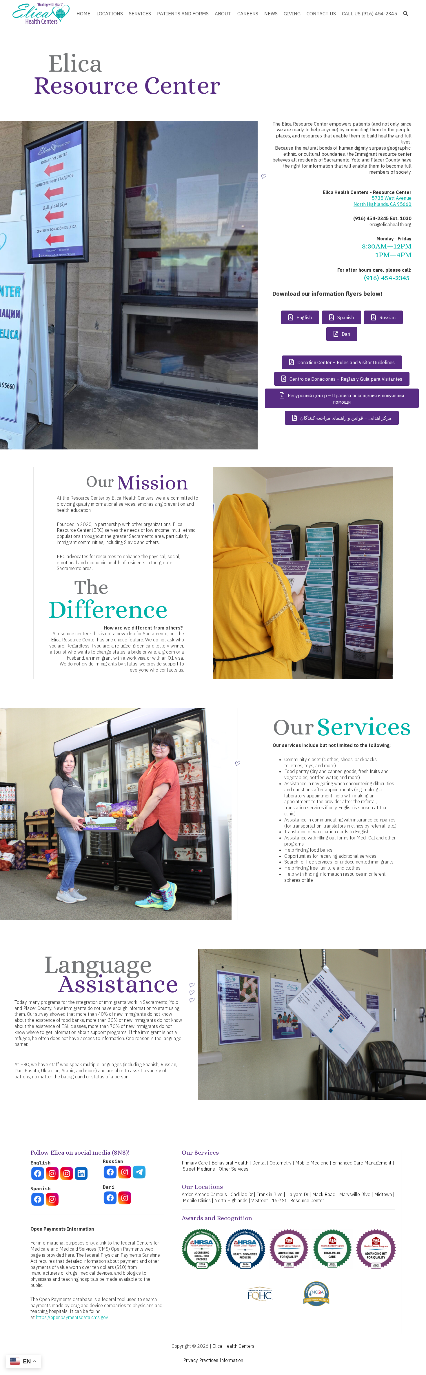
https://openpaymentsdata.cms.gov (72, 1317)
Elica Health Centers (233, 1346)
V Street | (261, 1200)
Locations (110, 13)
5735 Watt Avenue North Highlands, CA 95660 (383, 201)
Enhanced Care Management (362, 1163)
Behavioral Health (230, 1163)
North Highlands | (232, 1200)
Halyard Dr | (298, 1194)
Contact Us (321, 13)
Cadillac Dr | (243, 1194)
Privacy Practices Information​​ (213, 1360)
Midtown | (384, 1194)
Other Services (233, 1169)
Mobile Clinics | (198, 1200)
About (223, 13)
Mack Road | (325, 1194)
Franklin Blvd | (270, 1194)
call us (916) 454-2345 (369, 13)
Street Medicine (199, 1169)
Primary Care (195, 1163)
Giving (292, 13)
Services (140, 13)
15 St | (281, 1200)
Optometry (281, 1163)
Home (83, 13)
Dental (259, 1163)
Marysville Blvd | (356, 1194)
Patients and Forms (183, 13)
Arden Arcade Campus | (206, 1194)
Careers (247, 13)
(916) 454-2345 (388, 277)
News (271, 13)
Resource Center (307, 1200)
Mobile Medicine (312, 1163)
